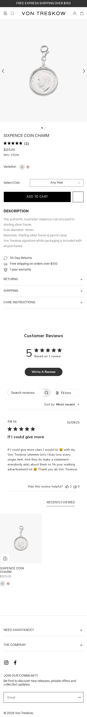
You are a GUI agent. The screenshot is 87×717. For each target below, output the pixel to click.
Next (83, 70)
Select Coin (12, 183)
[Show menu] (5, 13)
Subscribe (79, 697)
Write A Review (44, 372)
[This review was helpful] (67, 486)
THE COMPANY (15, 645)
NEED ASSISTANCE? (19, 630)
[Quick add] (5, 558)
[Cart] (81, 13)
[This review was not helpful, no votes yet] (75, 486)
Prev (3, 70)
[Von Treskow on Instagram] (6, 662)
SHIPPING (11, 291)
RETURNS (11, 279)
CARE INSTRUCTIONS (19, 302)
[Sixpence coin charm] (21, 538)
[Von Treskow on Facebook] (15, 662)
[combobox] (61, 404)
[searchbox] (25, 392)
